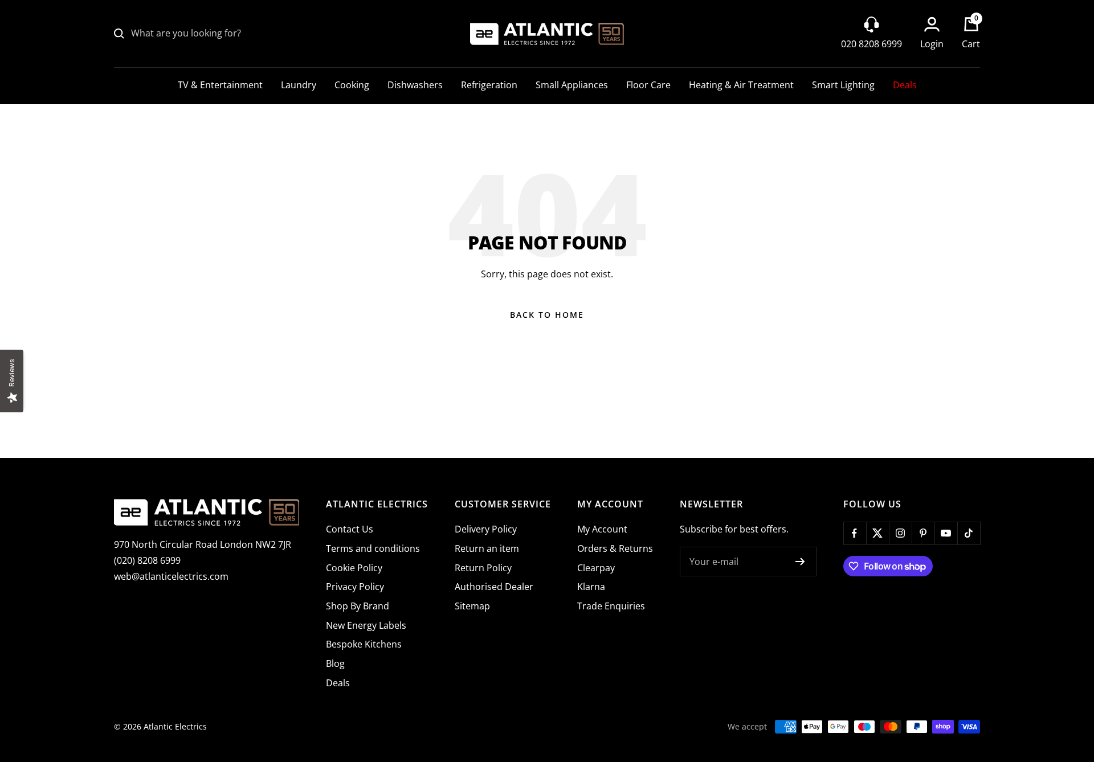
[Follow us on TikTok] (968, 533)
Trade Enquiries (611, 606)
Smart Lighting (843, 85)
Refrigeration (489, 85)
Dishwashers (415, 85)
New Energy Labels (366, 625)
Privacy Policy (355, 586)
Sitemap (472, 606)
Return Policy (483, 568)
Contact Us (349, 529)
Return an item (487, 548)
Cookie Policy (354, 568)
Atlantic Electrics (175, 726)
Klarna (591, 586)
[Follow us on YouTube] (945, 533)
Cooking (351, 85)
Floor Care (648, 85)
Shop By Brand (357, 606)
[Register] (800, 562)
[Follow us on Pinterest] (923, 533)
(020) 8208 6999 (147, 560)
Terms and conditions (373, 548)
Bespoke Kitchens (364, 644)
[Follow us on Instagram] (900, 533)
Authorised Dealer (494, 586)
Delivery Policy (486, 529)
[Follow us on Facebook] (854, 533)
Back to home (547, 314)
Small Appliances (572, 85)
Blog (335, 663)
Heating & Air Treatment (741, 85)
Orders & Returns (615, 548)
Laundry (298, 85)
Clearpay (596, 568)
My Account (602, 529)
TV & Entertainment (220, 85)
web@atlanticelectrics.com (171, 576)
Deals (905, 85)
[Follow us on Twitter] (877, 533)
